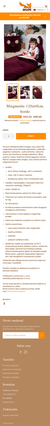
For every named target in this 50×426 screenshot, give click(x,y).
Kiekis (5, 130)
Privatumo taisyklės (11, 366)
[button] (39, 9)
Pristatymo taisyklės (11, 377)
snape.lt (10, 423)
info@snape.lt (8, 402)
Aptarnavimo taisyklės (12, 369)
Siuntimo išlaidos (25, 120)
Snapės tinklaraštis (10, 415)
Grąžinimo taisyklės (11, 373)
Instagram (21, 291)
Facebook (11, 291)
